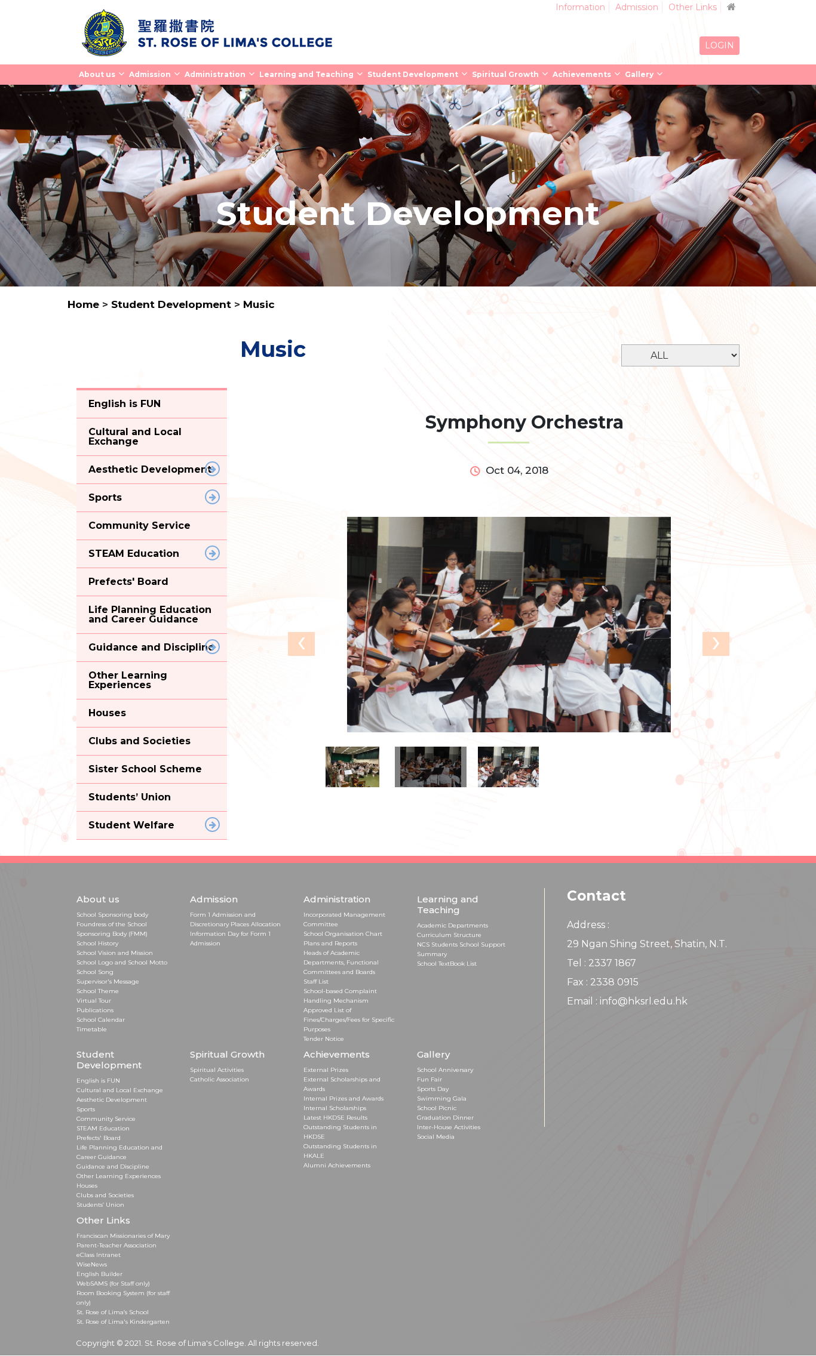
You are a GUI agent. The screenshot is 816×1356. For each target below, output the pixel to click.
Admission (636, 7)
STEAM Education (103, 1128)
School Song (94, 972)
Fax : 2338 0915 (603, 982)
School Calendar (100, 1020)
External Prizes (325, 1070)
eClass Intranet (98, 1255)
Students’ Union (100, 1205)
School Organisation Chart (342, 934)
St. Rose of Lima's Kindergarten (123, 1322)
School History (97, 943)
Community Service (106, 1119)
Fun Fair (429, 1079)
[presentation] (301, 644)
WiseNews (91, 1264)
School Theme (97, 991)
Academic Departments (452, 925)
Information (580, 7)
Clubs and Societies (105, 1195)
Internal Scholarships (334, 1108)
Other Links (692, 7)
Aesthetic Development (111, 1100)
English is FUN (98, 1080)
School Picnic (436, 1108)
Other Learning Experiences (118, 1176)
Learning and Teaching (306, 74)
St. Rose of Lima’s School (112, 1312)
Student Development (412, 74)
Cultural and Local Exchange (119, 1090)
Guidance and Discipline (112, 1166)
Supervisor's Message (107, 981)
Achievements (582, 74)
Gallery (639, 74)
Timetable (91, 1029)
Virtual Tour (93, 1000)
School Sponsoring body (112, 915)
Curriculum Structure (449, 935)
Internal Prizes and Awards (343, 1098)
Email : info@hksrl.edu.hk (627, 1001)
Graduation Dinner (445, 1117)
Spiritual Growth (505, 74)
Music (259, 304)
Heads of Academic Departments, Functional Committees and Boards (341, 962)
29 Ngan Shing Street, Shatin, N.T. (647, 944)
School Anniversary (445, 1070)
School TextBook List (447, 963)
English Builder (99, 1274)
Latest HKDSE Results (335, 1117)
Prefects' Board (98, 1138)
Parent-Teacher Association (116, 1245)
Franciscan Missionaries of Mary (123, 1236)
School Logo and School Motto (121, 962)
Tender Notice (323, 1039)
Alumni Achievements (336, 1165)
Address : (588, 924)
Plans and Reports (330, 943)
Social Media (436, 1137)
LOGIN (719, 45)
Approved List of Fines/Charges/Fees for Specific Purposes (348, 1019)
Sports (85, 1109)
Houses (86, 1185)
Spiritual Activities (217, 1070)
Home (83, 304)
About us (97, 74)
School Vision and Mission (114, 953)
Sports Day (433, 1089)
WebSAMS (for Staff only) (113, 1283)
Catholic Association (219, 1079)
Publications (94, 1010)
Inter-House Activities (448, 1127)
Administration (215, 74)
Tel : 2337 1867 (601, 963)
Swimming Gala (442, 1098)
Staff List (316, 981)
